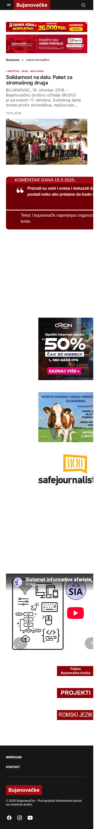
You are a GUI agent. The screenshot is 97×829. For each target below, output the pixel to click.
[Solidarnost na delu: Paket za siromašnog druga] (46, 142)
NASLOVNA (37, 71)
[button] (9, 5)
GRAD (24, 71)
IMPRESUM (14, 757)
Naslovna (12, 60)
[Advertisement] (43, 272)
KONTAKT (13, 767)
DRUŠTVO (13, 71)
